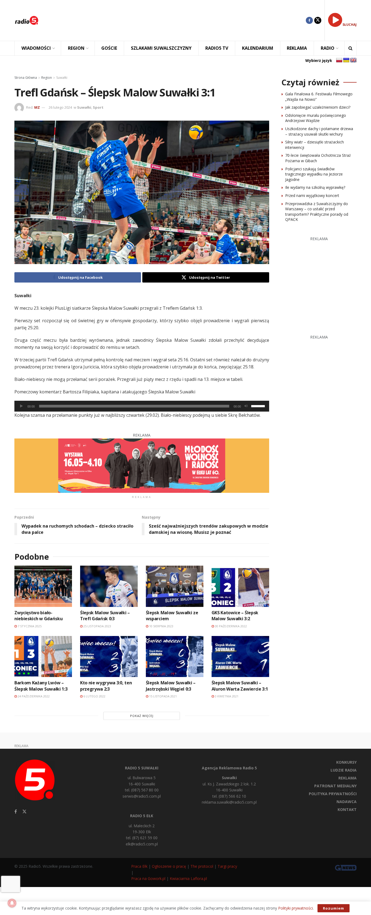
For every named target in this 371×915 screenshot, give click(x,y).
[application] (141, 406)
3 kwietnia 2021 (226, 696)
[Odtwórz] (21, 406)
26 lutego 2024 (60, 107)
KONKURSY (346, 762)
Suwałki (61, 77)
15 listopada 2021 (162, 696)
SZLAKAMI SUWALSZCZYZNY (161, 48)
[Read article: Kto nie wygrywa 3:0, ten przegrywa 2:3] (109, 656)
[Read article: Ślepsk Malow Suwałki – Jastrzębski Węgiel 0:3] (174, 656)
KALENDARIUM (257, 48)
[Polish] (339, 60)
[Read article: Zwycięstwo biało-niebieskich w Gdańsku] (43, 586)
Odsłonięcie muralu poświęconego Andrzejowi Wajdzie (315, 118)
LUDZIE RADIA (344, 770)
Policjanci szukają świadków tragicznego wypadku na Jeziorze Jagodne (314, 174)
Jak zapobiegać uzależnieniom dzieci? (317, 107)
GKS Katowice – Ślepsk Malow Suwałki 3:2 (235, 616)
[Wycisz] (246, 406)
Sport (98, 107)
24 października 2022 (33, 696)
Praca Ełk (139, 866)
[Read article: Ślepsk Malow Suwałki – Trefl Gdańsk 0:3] (109, 586)
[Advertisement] (176, 20)
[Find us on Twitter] (317, 20)
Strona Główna (25, 77)
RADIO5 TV (216, 48)
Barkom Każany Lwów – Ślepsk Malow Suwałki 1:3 (40, 686)
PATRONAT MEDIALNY (335, 785)
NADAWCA (347, 801)
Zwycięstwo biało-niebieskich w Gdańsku (38, 616)
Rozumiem (333, 908)
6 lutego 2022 (94, 696)
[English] (353, 60)
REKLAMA (297, 48)
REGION (76, 48)
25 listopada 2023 (97, 626)
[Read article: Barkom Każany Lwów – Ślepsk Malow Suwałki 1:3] (43, 656)
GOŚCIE (109, 48)
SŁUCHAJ (349, 24)
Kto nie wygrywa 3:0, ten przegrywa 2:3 (106, 686)
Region (46, 77)
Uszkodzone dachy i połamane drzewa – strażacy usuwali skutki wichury (319, 131)
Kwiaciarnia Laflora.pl (188, 878)
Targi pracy (227, 866)
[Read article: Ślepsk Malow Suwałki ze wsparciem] (174, 586)
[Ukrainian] (346, 60)
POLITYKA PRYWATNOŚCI (333, 793)
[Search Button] (350, 48)
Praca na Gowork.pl (148, 878)
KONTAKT (347, 809)
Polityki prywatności (295, 908)
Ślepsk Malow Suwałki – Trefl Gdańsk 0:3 (105, 616)
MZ (37, 107)
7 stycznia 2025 (29, 626)
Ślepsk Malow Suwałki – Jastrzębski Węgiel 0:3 (171, 686)
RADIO (327, 48)
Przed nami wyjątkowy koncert (312, 195)
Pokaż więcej (141, 716)
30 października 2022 (230, 626)
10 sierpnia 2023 (160, 626)
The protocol (201, 866)
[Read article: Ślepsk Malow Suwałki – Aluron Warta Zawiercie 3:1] (240, 656)
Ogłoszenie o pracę (169, 866)
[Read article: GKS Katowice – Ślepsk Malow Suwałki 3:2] (240, 586)
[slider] (258, 406)
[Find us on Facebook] (309, 20)
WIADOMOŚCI (36, 48)
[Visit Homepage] (26, 20)
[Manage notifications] (12, 903)
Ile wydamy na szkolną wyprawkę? (315, 187)
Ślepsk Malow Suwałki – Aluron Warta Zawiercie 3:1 (240, 686)
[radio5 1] (141, 465)
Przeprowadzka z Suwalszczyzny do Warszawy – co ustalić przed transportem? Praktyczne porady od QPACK (316, 211)
